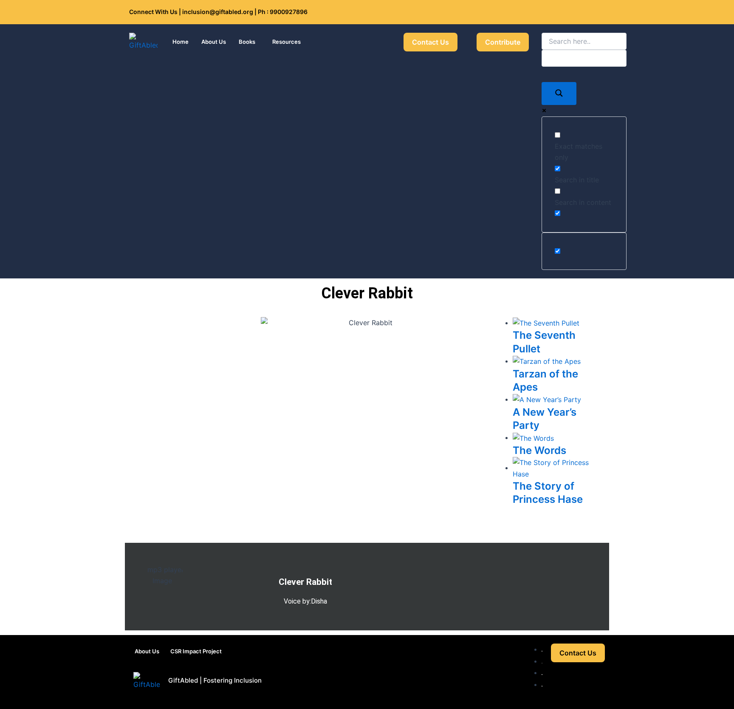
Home (180, 41)
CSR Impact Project (196, 651)
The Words (539, 450)
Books (247, 41)
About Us (213, 41)
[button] (249, 42)
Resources (286, 41)
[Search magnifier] (559, 93)
